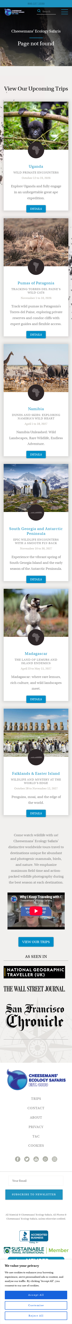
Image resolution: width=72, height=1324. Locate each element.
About (36, 1118)
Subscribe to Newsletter (34, 1194)
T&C (36, 1136)
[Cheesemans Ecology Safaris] (14, 12)
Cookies (36, 1146)
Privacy (36, 1127)
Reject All (36, 1315)
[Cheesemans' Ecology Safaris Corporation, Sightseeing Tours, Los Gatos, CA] (33, 1237)
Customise (36, 1305)
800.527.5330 (36, 3)
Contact (36, 1108)
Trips (36, 1099)
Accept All (36, 1295)
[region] (36, 1291)
